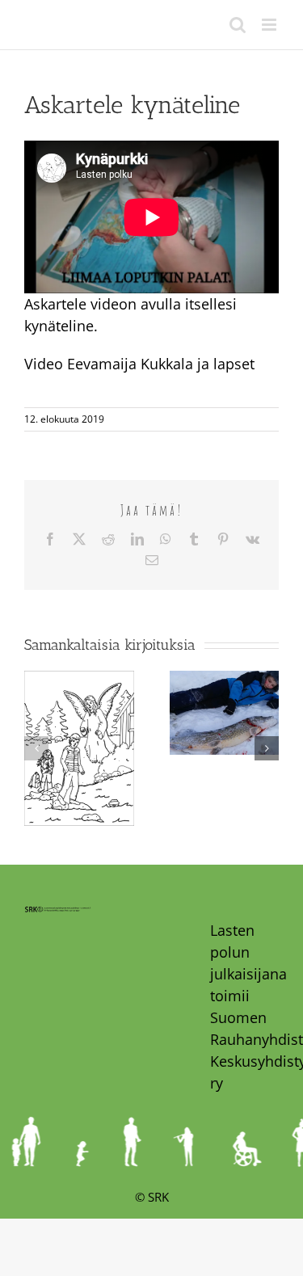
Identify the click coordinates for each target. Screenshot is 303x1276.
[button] (36, 748)
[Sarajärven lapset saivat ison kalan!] (225, 680)
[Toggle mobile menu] (270, 24)
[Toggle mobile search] (237, 24)
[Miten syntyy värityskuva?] (79, 680)
